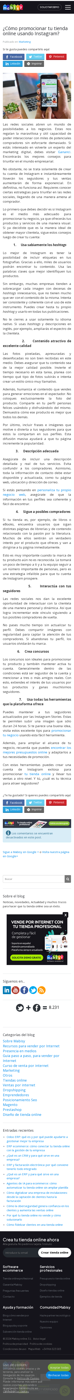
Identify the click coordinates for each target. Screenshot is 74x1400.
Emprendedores (16, 1095)
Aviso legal (39, 1338)
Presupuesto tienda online (55, 1278)
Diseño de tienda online (22, 1114)
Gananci (64, 152)
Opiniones (46, 1327)
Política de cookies (41, 1343)
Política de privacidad (15, 1343)
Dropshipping (14, 1090)
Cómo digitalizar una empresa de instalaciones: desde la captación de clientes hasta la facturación (37, 1197)
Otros (7, 1075)
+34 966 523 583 (51, 1349)
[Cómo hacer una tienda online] (11, 6)
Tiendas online (15, 1080)
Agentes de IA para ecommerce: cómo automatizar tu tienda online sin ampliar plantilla (37, 1185)
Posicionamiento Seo (20, 1100)
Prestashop (12, 1109)
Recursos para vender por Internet (31, 1046)
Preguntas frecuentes (16, 1290)
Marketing (25, 41)
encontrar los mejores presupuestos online (37, 749)
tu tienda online (37, 774)
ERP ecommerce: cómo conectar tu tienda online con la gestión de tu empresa (38, 1148)
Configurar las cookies (16, 1391)
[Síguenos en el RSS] (42, 990)
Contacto (9, 1296)
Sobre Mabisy (14, 1041)
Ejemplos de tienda (51, 1296)
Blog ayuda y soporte (15, 1325)
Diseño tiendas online (52, 1290)
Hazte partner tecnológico (55, 1315)
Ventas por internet (19, 1085)
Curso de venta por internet (26, 1065)
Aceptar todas (59, 1367)
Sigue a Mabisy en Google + (21, 852)
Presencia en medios (19, 1051)
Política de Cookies (28, 1378)
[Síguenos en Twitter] (33, 990)
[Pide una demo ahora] (37, 823)
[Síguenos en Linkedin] (7, 990)
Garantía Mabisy (12, 1284)
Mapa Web (34, 1349)
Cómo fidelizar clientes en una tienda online (35, 1224)
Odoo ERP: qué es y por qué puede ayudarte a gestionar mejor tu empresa (37, 1139)
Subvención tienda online (17, 1331)
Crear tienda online (54, 1252)
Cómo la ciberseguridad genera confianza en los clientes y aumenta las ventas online (38, 1208)
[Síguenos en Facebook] (24, 990)
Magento (10, 1104)
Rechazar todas (58, 1375)
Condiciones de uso (14, 1349)
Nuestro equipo (49, 1321)
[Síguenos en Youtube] (16, 990)
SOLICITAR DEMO (49, 7)
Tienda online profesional (18, 1278)
